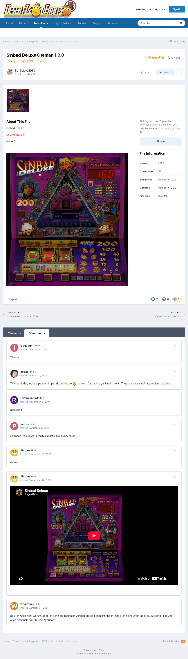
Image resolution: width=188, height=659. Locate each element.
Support (97, 23)
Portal (9, 23)
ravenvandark (29, 398)
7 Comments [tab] (36, 333)
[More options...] (174, 346)
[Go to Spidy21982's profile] (9, 72)
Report (13, 299)
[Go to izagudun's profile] (14, 348)
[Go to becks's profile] (14, 374)
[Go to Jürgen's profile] (14, 452)
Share (147, 72)
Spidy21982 (27, 70)
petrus (24, 424)
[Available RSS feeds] (183, 641)
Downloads (41, 23)
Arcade (82, 23)
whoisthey (27, 604)
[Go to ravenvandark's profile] (14, 400)
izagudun (26, 345)
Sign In (161, 141)
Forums (23, 23)
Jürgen (25, 450)
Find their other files (26, 74)
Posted (33, 349)
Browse (112, 23)
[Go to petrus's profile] (14, 426)
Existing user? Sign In (150, 9)
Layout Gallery (63, 23)
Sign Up (177, 9)
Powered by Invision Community (94, 653)
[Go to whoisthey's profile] (14, 606)
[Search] (181, 23)
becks (24, 371)
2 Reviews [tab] (14, 333)
